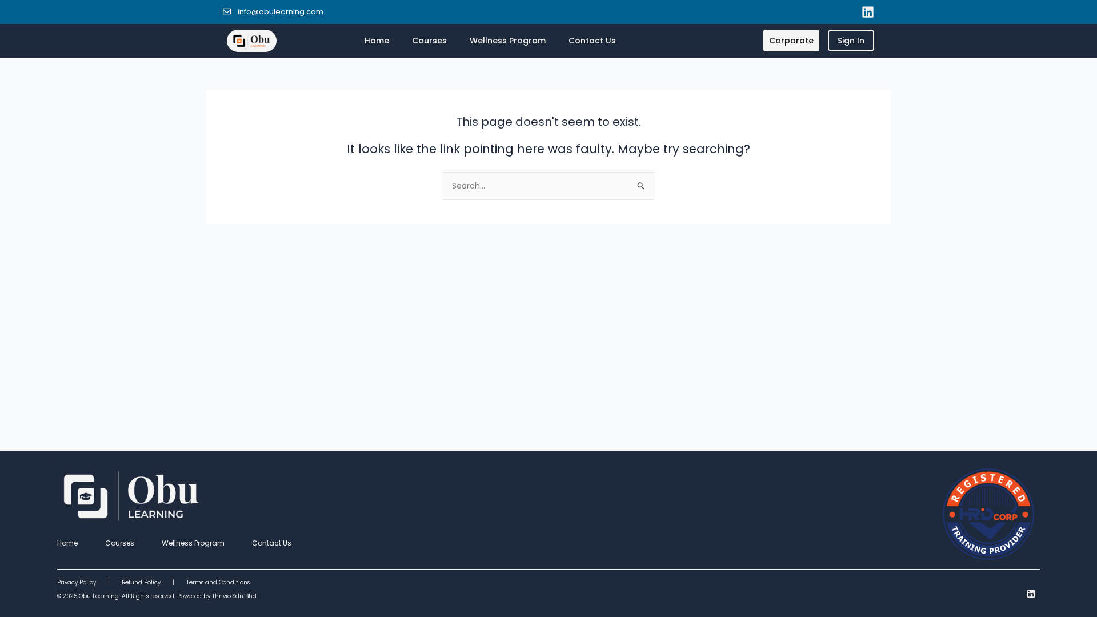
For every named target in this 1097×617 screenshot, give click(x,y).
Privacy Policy (82, 582)
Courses (429, 40)
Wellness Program (508, 40)
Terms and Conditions (218, 582)
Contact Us (592, 40)
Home (377, 40)
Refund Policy (141, 582)
